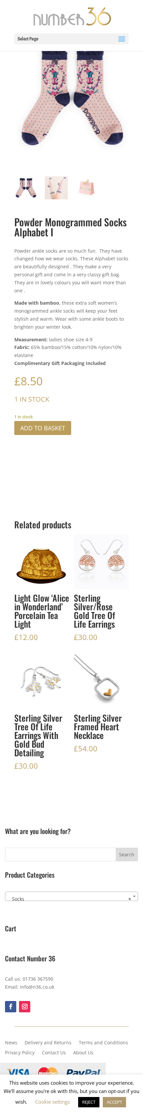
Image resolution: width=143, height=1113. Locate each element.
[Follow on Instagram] (24, 1006)
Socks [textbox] (69, 899)
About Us (83, 1053)
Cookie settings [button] (52, 1101)
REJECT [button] (88, 1102)
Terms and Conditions (103, 1043)
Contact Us (54, 1053)
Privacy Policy (20, 1053)
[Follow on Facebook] (10, 1006)
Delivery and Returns (48, 1043)
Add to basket (42, 428)
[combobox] (71, 896)
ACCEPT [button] (114, 1102)
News (11, 1043)
